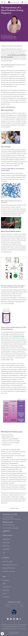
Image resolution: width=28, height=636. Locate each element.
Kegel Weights (6, 542)
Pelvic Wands (6, 546)
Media (4, 583)
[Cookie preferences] (2, 633)
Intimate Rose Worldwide (9, 571)
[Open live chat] (22, 2)
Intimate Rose (15, 632)
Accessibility (6, 597)
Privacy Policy (6, 590)
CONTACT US (6, 531)
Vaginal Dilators (7, 539)
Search (4, 593)
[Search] (2, 2)
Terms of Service (7, 587)
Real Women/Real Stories (9, 568)
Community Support (8, 561)
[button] (25, 2)
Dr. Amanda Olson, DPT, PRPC (8, 37)
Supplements (6, 549)
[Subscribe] (21, 605)
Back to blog (14, 508)
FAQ (4, 552)
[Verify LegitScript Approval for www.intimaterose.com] (14, 612)
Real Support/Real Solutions (10, 564)
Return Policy (6, 580)
